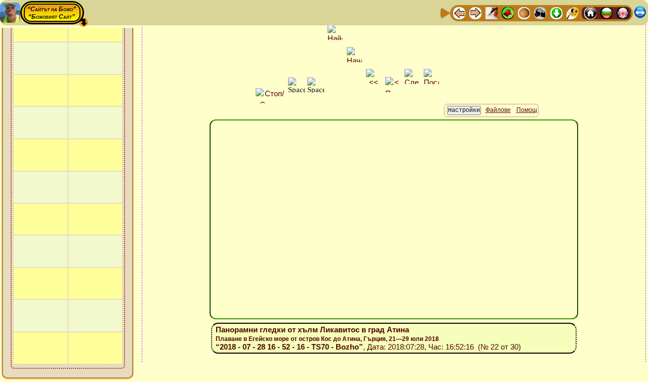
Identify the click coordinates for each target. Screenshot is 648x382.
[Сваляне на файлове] (556, 12)
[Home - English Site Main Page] (623, 12)
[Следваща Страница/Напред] (475, 12)
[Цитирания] (508, 12)
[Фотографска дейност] (540, 12)
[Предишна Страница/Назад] (459, 12)
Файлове (498, 109)
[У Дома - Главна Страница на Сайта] (590, 12)
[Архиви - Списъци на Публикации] (491, 12)
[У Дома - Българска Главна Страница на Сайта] (606, 12)
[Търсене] (572, 12)
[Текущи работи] (524, 12)
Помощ (526, 109)
